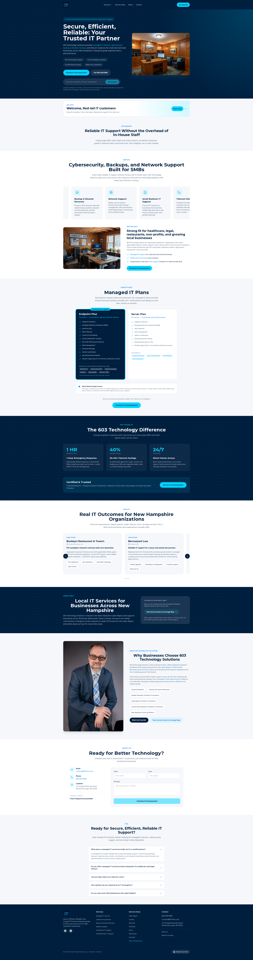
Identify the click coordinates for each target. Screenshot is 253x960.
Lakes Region (166, 667)
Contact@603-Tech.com (84, 771)
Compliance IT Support (103, 930)
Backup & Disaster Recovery (105, 923)
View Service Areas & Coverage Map (160, 612)
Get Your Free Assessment (173, 485)
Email (150, 771)
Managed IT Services (103, 916)
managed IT (161, 679)
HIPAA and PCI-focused (138, 258)
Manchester (177, 667)
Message (117, 781)
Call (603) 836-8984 (100, 73)
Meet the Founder (139, 720)
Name (116, 771)
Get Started (183, 5)
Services (107, 5)
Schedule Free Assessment (76, 73)
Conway (131, 919)
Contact (139, 5)
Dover (131, 930)
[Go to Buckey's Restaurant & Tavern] (124, 578)
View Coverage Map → (136, 941)
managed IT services (101, 45)
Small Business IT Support (104, 934)
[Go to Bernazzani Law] (126, 578)
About (130, 5)
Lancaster (144, 670)
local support (154, 261)
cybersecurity (116, 45)
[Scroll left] (65, 556)
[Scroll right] (187, 556)
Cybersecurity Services (103, 919)
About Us (165, 932)
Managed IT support (138, 254)
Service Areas (120, 5)
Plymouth (132, 923)
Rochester (133, 670)
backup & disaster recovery (74, 48)
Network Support (101, 927)
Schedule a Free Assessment (127, 405)
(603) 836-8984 (81, 779)
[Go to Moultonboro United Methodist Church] (128, 578)
